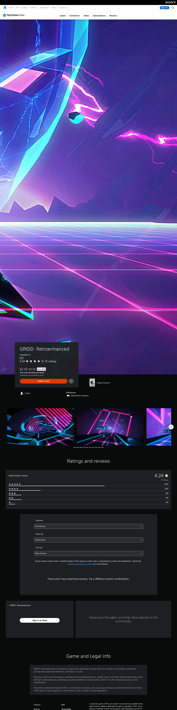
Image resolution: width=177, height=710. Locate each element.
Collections (74, 15)
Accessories (44, 8)
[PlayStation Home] (4, 8)
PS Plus (33, 8)
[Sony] (170, 4)
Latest (62, 15)
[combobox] (88, 526)
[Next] (171, 427)
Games (24, 8)
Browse (113, 15)
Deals (86, 15)
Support (63, 8)
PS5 (17, 8)
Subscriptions (99, 15)
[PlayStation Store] (14, 15)
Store (10, 8)
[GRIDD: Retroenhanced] (40, 427)
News (54, 8)
